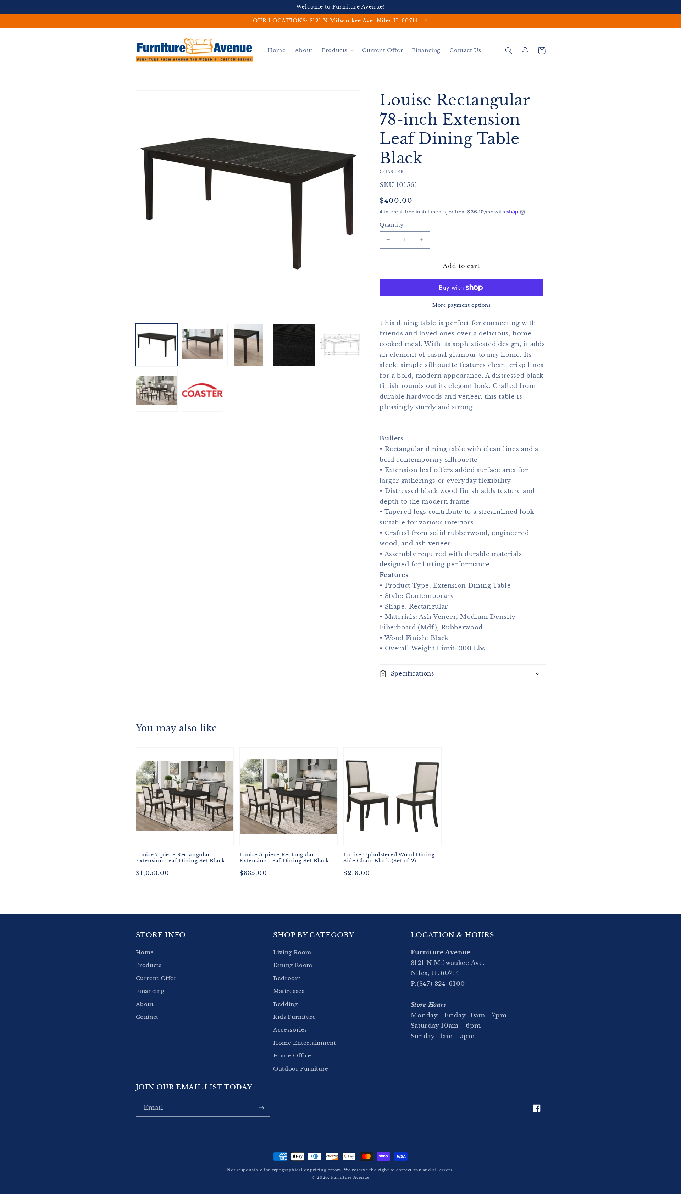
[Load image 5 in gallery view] (340, 345)
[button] (337, 50)
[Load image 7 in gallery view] (203, 391)
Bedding (285, 1004)
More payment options (461, 305)
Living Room (292, 952)
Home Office (292, 1056)
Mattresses (288, 991)
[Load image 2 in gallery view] (203, 345)
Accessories (290, 1030)
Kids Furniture (294, 1017)
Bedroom (287, 978)
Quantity (391, 225)
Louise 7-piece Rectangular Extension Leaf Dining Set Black (181, 858)
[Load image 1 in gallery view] (157, 345)
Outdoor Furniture (300, 1069)
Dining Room (292, 965)
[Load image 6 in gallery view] (157, 391)
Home (145, 952)
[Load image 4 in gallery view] (294, 345)
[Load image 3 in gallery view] (248, 345)
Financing (150, 991)
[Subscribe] (261, 1107)
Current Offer (156, 978)
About (145, 1004)
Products (149, 965)
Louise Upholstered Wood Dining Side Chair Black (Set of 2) (389, 858)
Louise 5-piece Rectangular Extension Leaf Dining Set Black (284, 858)
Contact (147, 1017)
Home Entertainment (304, 1043)
